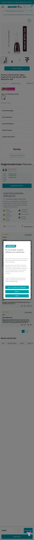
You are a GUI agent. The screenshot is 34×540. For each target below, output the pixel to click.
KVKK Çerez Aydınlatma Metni (11, 281)
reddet (17, 295)
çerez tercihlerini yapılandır (17, 287)
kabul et (17, 291)
